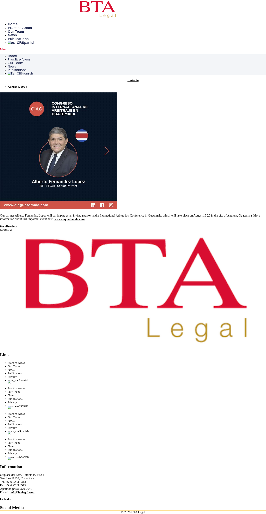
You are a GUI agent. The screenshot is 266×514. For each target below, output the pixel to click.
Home (13, 24)
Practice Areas (20, 28)
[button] (133, 49)
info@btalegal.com (22, 492)
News (12, 35)
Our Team (16, 31)
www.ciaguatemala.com (69, 219)
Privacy (12, 376)
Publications (18, 39)
